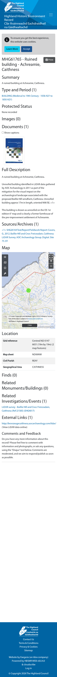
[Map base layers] (5, 263)
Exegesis (24, 657)
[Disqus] (28, 502)
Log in (28, 668)
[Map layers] (5, 257)
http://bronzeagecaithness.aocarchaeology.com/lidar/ (29, 423)
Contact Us (28, 639)
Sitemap (28, 650)
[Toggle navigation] (51, 15)
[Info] (5, 268)
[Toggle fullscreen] (51, 256)
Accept (26, 49)
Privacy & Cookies (29, 647)
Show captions (11, 133)
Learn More (12, 49)
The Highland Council (37, 673)
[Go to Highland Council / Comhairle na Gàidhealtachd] (14, 6)
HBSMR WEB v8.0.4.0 (34, 661)
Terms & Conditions (28, 643)
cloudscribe (29, 664)
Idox (35, 657)
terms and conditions (35, 319)
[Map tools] (5, 274)
